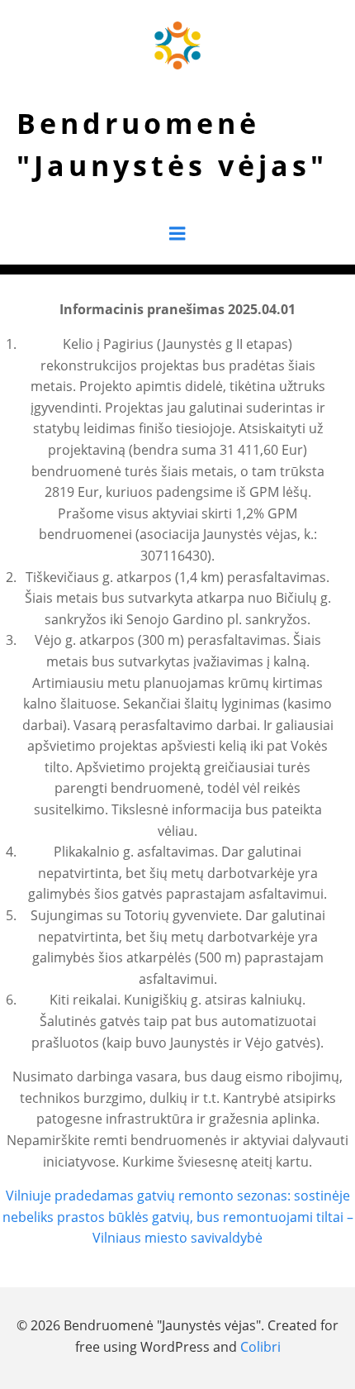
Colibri (260, 1347)
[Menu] (177, 234)
